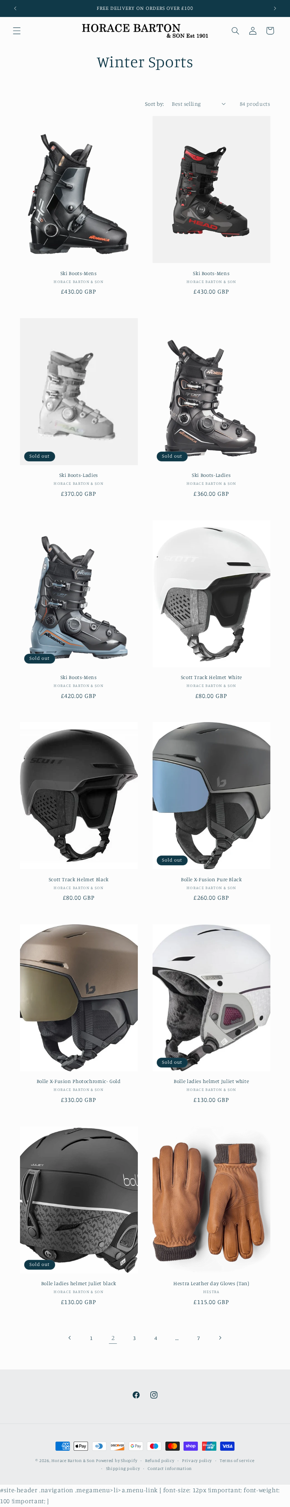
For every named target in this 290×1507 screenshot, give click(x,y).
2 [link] (113, 1337)
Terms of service (237, 1460)
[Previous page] (70, 1337)
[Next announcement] (275, 8)
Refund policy (159, 1460)
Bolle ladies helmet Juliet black (78, 1283)
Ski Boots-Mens (78, 273)
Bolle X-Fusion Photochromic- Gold (79, 1081)
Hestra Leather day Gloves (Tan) (211, 1283)
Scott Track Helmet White (211, 677)
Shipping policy (123, 1468)
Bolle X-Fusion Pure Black (211, 879)
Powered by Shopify (116, 1460)
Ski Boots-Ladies (78, 475)
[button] (16, 30)
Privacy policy (197, 1460)
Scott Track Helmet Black (79, 879)
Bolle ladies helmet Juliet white (211, 1081)
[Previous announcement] (15, 8)
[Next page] (219, 1337)
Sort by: (154, 104)
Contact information (170, 1468)
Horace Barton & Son (72, 1460)
